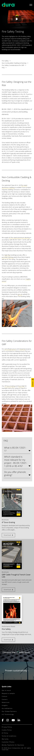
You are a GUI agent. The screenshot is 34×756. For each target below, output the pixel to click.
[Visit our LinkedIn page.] (19, 721)
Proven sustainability (16, 670)
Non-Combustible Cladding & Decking (14, 63)
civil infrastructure (10, 349)
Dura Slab (21, 386)
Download (7, 535)
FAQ (3, 68)
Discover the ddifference (16, 652)
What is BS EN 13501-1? (15, 449)
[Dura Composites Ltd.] (8, 6)
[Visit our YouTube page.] (13, 721)
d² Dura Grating (10, 386)
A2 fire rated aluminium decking (19, 238)
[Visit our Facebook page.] (3, 721)
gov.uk (20, 294)
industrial (22, 349)
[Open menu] (30, 5)
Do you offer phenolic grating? (15, 473)
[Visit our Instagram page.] (7, 721)
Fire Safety (5, 61)
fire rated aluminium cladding (14, 186)
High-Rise (7, 255)
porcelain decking (7, 257)
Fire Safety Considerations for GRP (13, 65)
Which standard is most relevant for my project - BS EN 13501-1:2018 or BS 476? (15, 461)
